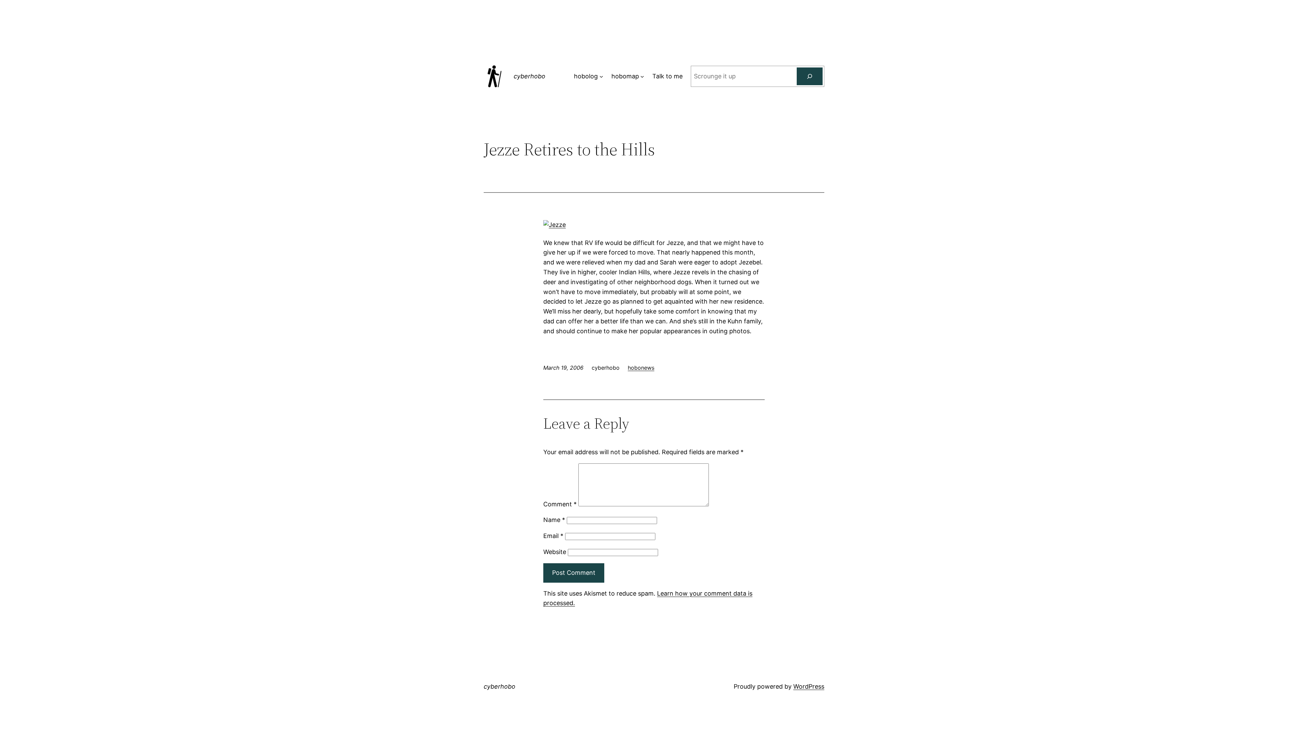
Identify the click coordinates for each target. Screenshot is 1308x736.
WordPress (808, 686)
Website (554, 551)
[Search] (810, 76)
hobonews (641, 367)
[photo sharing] (554, 224)
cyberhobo (529, 76)
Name (554, 519)
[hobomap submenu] (642, 76)
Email (553, 535)
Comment (560, 504)
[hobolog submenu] (601, 76)
